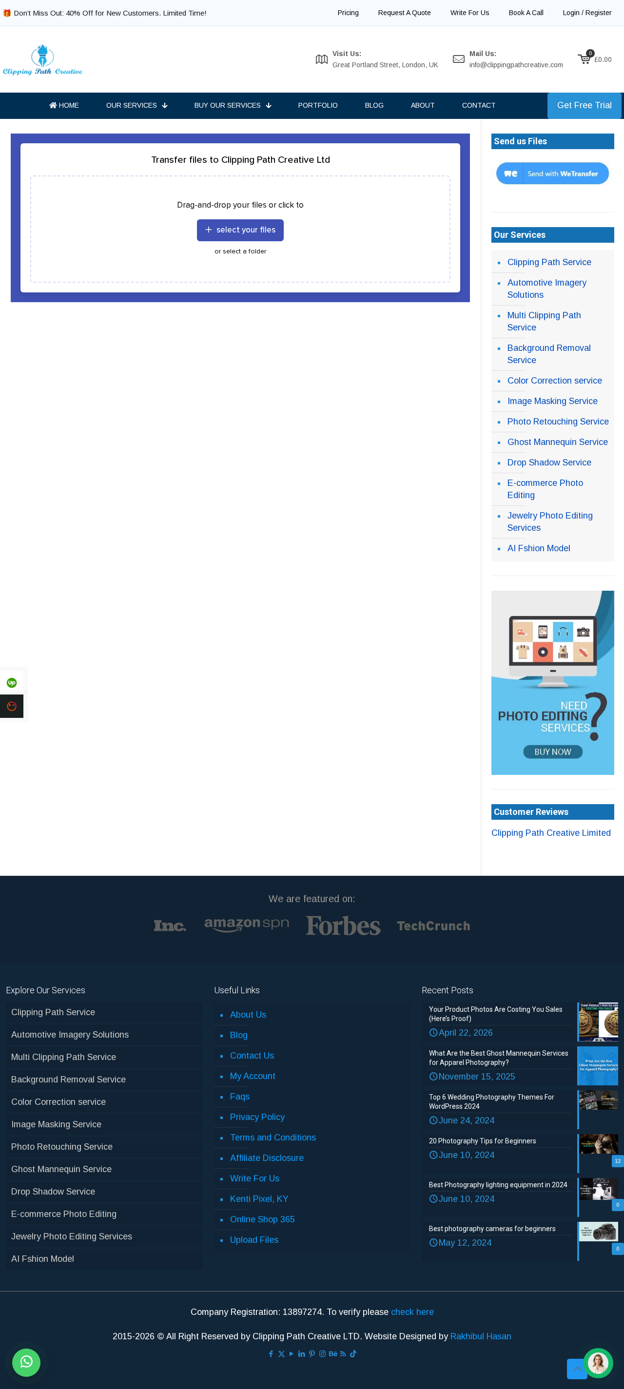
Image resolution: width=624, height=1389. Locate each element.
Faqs (240, 1096)
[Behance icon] (332, 1354)
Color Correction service (554, 381)
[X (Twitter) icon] (281, 1354)
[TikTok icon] (353, 1354)
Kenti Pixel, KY (259, 1199)
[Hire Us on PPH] (11, 706)
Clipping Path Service (549, 262)
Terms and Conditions (273, 1137)
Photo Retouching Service (558, 421)
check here (412, 1312)
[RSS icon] (343, 1354)
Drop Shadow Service (549, 462)
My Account (252, 1076)
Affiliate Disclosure (267, 1158)
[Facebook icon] (271, 1354)
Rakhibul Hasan (480, 1336)
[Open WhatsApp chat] (26, 1363)
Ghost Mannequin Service (557, 442)
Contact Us (252, 1056)
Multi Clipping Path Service (544, 321)
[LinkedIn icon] (302, 1354)
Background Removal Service (549, 354)
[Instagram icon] (322, 1354)
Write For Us (254, 1178)
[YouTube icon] (291, 1354)
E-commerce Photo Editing (545, 489)
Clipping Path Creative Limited (551, 833)
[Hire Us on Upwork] (11, 682)
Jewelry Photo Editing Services (550, 522)
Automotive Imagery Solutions (546, 289)
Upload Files (254, 1240)
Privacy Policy (257, 1117)
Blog (239, 1035)
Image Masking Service (552, 401)
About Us (248, 1015)
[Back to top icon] (577, 1369)
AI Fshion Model (538, 548)
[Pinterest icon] (312, 1354)
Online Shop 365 (262, 1219)
